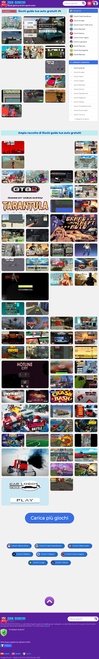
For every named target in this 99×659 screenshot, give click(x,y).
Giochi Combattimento (82, 106)
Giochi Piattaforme (81, 93)
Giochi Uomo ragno (81, 38)
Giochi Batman (79, 54)
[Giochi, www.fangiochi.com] (13, 3)
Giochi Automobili (80, 110)
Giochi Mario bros (20, 546)
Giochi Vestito (79, 102)
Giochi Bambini (79, 29)
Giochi (46, 626)
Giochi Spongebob (81, 50)
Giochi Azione (79, 33)
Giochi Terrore (79, 115)
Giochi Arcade (79, 21)
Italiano (8, 645)
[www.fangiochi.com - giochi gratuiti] (13, 620)
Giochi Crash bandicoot (82, 16)
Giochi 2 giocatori (80, 42)
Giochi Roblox (23, 554)
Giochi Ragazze (80, 98)
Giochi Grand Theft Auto (83, 25)
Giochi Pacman (79, 46)
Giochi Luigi (38, 562)
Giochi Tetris (61, 562)
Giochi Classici (79, 81)
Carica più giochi (49, 518)
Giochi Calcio (78, 76)
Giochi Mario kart (81, 546)
